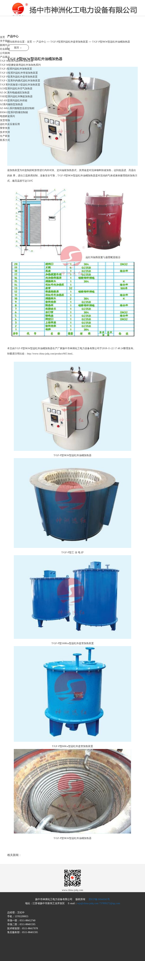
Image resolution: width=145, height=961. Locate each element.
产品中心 (41, 41)
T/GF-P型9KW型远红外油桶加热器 (72, 455)
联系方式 (5, 140)
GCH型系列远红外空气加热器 (16, 88)
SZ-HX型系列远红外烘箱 (13, 100)
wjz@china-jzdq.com (87, 903)
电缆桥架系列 (7, 116)
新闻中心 (5, 45)
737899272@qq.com (109, 903)
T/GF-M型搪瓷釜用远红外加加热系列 (20, 65)
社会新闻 (5, 49)
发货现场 (5, 120)
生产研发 (5, 136)
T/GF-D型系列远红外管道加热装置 (19, 72)
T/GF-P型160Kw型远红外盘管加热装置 (72, 643)
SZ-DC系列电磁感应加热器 (15, 92)
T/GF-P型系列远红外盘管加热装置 (18, 76)
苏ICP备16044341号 (99, 899)
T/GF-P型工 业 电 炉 (72, 552)
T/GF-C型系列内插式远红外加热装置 (20, 80)
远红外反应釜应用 (10, 124)
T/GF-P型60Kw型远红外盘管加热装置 (72, 746)
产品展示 (5, 57)
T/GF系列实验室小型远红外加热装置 (20, 84)
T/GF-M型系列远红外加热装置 (16, 60)
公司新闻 (5, 53)
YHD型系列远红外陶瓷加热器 (16, 96)
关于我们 (5, 41)
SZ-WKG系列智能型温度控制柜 (17, 108)
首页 (2, 37)
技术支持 (5, 132)
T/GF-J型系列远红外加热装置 (16, 68)
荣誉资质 (5, 128)
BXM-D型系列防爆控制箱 (14, 112)
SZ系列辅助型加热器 (11, 104)
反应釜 (53, 10)
